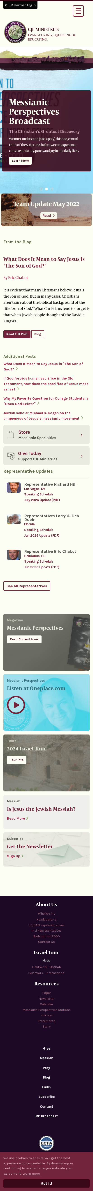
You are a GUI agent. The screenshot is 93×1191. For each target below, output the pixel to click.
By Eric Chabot (15, 277)
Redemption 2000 (46, 936)
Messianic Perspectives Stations (47, 1010)
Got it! (46, 1183)
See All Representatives (27, 586)
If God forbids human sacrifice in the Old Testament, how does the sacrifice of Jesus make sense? (45, 383)
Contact (46, 1106)
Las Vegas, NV (34, 489)
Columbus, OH (34, 556)
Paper (46, 993)
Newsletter (47, 999)
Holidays (46, 1015)
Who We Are (46, 914)
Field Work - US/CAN (46, 967)
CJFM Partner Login (20, 5)
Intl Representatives (47, 931)
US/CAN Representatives (46, 925)
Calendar (46, 1004)
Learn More (20, 161)
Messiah (46, 1058)
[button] (41, 189)
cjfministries (15, 31)
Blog (37, 334)
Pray (46, 1068)
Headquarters (47, 919)
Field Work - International (46, 973)
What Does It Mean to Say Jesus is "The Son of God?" (44, 262)
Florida (29, 524)
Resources (46, 983)
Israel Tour (46, 952)
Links (46, 1087)
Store (47, 1026)
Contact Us (46, 942)
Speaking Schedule (38, 494)
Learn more (31, 1173)
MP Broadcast (46, 1116)
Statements (46, 1021)
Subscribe (46, 1097)
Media (47, 960)
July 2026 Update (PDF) (42, 500)
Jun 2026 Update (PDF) (41, 535)
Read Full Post (17, 334)
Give (46, 1048)
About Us (46, 904)
